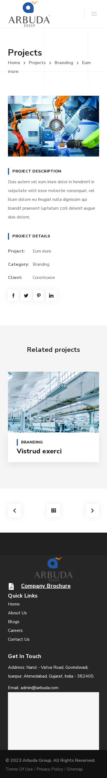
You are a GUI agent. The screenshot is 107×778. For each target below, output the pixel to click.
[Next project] (92, 510)
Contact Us (19, 639)
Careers (15, 631)
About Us (17, 613)
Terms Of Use (19, 769)
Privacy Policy (49, 769)
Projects (37, 63)
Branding (64, 63)
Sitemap (75, 769)
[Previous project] (14, 510)
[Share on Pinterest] (38, 295)
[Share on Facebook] (13, 295)
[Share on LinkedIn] (51, 295)
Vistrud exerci (39, 451)
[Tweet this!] (26, 295)
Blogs (13, 622)
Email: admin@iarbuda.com (33, 688)
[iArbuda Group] (29, 14)
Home (14, 63)
